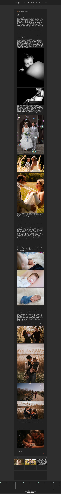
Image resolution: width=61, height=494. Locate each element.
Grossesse (19, 6)
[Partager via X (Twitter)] (19, 451)
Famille (30, 6)
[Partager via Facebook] (17, 451)
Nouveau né (23, 6)
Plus (41, 6)
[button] (46, 6)
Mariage (27, 6)
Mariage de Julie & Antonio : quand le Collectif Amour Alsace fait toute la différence (19, 466)
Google (28, 490)
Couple (39, 6)
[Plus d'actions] (43, 11)
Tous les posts (15, 6)
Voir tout (46, 457)
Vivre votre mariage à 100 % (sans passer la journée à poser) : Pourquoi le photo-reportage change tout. (42, 466)
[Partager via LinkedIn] (21, 451)
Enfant (36, 6)
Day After (33, 6)
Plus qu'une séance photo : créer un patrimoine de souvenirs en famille (30, 466)
